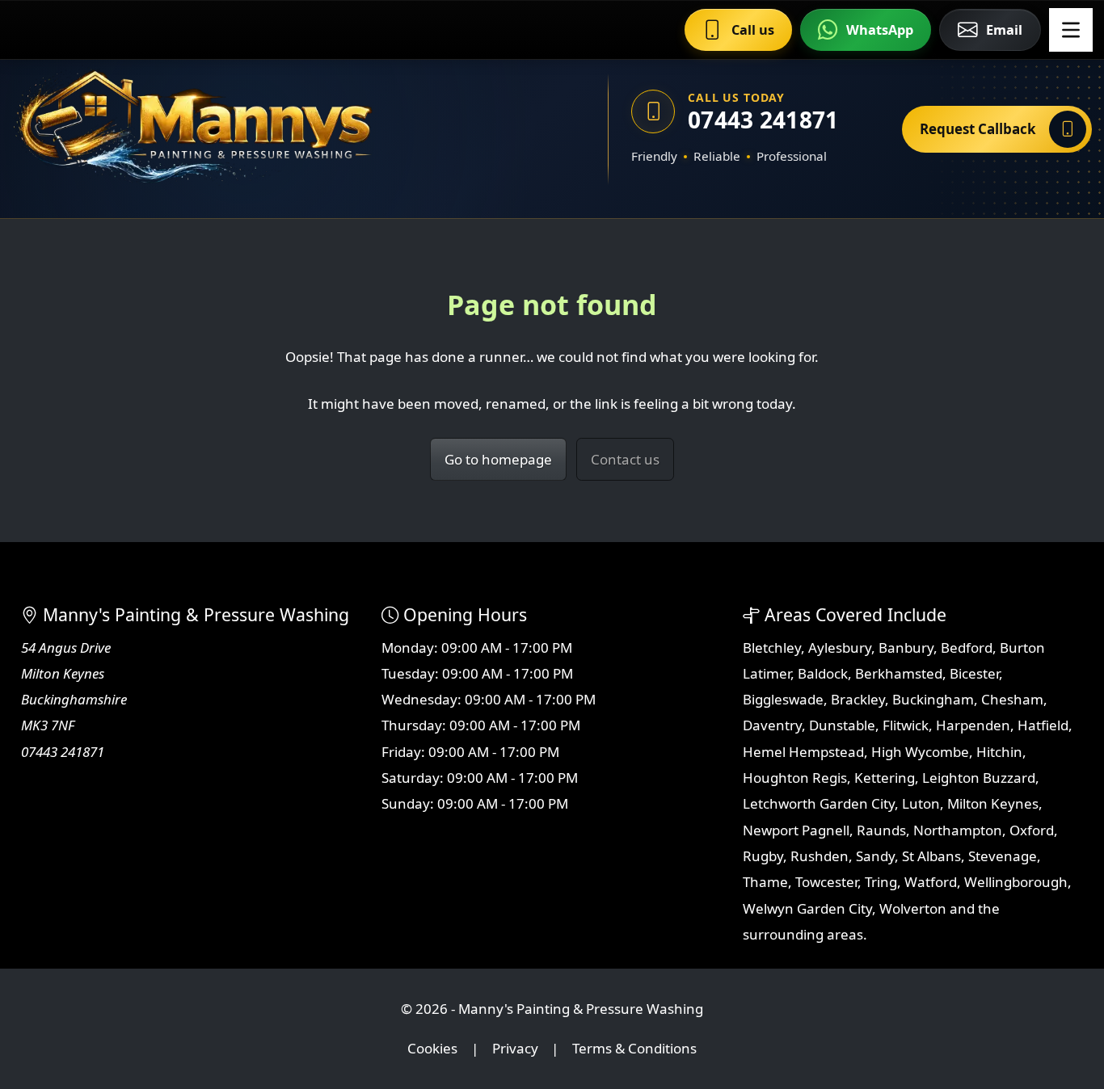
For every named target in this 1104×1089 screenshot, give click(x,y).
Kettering (884, 777)
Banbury (906, 647)
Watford (930, 881)
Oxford (1031, 830)
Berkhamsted (898, 673)
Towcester (826, 881)
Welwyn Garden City (807, 908)
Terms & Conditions (634, 1048)
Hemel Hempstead (803, 751)
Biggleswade (783, 699)
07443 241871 (763, 119)
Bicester (974, 673)
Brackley (858, 699)
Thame (765, 881)
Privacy (515, 1048)
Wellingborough (1016, 881)
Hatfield (1043, 725)
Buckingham (933, 699)
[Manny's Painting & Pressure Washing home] (270, 129)
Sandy (875, 856)
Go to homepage (498, 459)
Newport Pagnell (796, 830)
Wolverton (912, 908)
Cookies (432, 1048)
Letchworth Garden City (819, 803)
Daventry (772, 725)
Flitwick (906, 725)
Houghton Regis (795, 777)
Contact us (625, 459)
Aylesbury (839, 647)
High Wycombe (920, 751)
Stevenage (1002, 856)
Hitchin (999, 751)
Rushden (819, 856)
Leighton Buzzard (978, 777)
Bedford (966, 647)
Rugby (763, 856)
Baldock (823, 673)
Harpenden (973, 725)
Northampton (957, 830)
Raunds (881, 830)
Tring (881, 881)
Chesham (1012, 699)
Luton (921, 803)
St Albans (931, 856)
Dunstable (842, 725)
